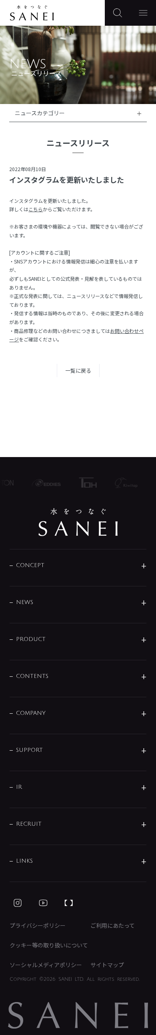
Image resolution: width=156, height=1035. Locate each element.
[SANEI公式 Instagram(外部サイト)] (18, 903)
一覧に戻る (78, 370)
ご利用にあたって (112, 925)
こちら (35, 209)
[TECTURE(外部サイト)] (69, 903)
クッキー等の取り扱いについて (49, 945)
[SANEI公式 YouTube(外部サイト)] (43, 903)
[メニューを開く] (143, 13)
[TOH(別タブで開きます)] (85, 483)
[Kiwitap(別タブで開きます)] (124, 483)
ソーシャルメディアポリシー (46, 965)
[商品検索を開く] (117, 13)
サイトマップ (107, 965)
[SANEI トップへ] (78, 522)
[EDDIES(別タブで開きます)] (44, 482)
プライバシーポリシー (38, 925)
